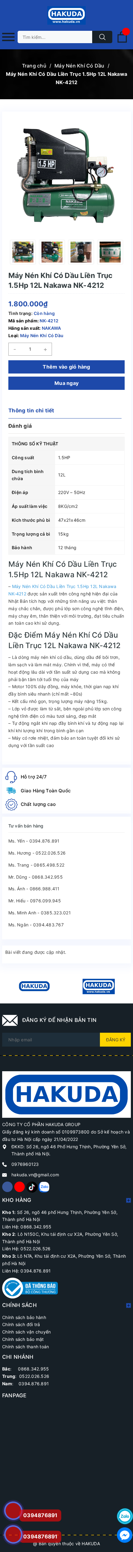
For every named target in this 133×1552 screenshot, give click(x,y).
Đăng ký (115, 1039)
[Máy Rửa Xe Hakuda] (98, 986)
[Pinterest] (31, 1187)
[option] (22, 252)
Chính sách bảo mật (23, 1339)
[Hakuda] (66, 1094)
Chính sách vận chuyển (26, 1331)
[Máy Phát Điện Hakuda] (34, 986)
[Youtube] (19, 1187)
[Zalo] (43, 1187)
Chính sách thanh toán (25, 1346)
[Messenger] (125, 1535)
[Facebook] (7, 1187)
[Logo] (66, 15)
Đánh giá (20, 426)
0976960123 (25, 1164)
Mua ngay (66, 383)
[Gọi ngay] (13, 1510)
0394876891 (40, 1537)
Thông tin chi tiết (31, 410)
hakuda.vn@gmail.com (35, 1174)
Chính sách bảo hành (24, 1317)
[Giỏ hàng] (122, 41)
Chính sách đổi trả (21, 1324)
